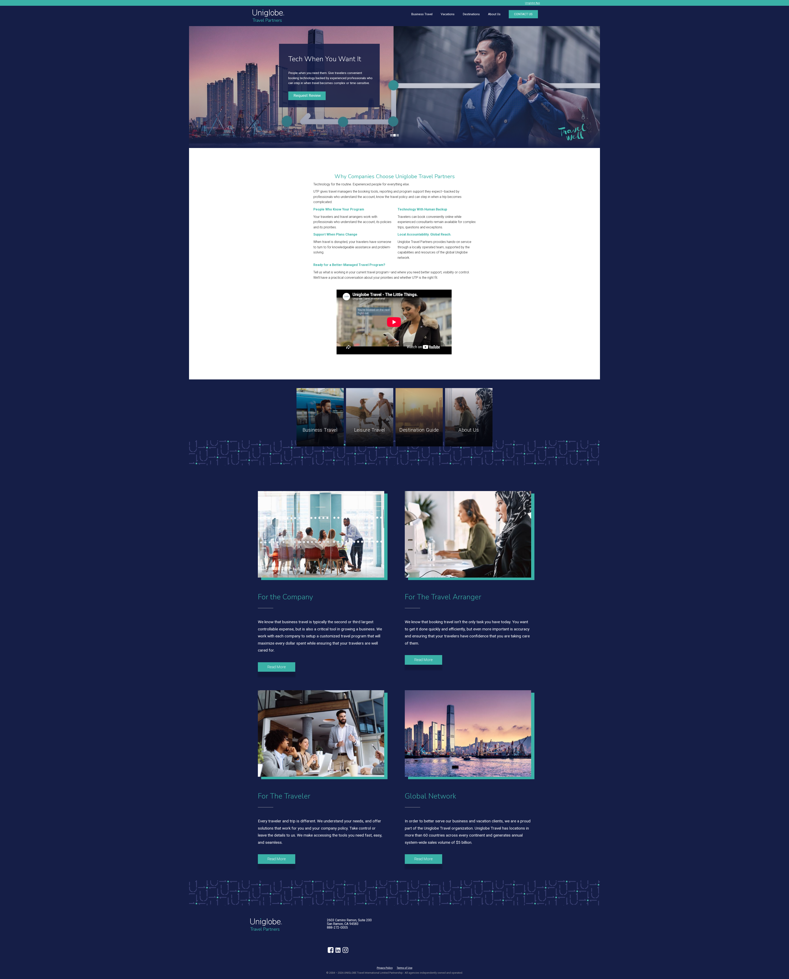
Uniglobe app (532, 3)
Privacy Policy (385, 967)
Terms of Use (404, 967)
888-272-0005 (337, 927)
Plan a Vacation (307, 98)
